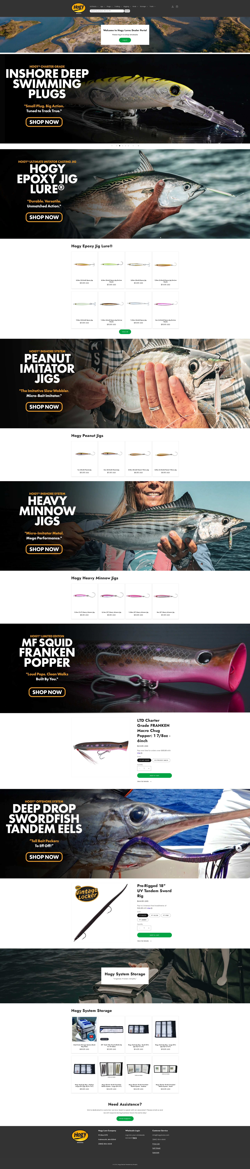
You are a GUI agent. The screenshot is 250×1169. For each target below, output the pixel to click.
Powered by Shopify (131, 1164)
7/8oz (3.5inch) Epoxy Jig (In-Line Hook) (165, 281)
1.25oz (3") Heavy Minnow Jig (138, 612)
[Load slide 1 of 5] (116, 145)
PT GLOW (154, 915)
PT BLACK (142, 915)
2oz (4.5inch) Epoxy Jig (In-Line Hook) (165, 321)
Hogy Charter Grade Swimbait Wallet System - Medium (138, 1085)
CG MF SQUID (144, 760)
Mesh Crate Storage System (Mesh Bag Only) (84, 1045)
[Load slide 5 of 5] (128, 145)
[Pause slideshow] (138, 146)
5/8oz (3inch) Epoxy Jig (138, 280)
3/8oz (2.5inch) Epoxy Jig (84, 280)
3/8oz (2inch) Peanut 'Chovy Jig (138, 470)
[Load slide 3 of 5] (122, 145)
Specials (155, 1152)
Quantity (140, 765)
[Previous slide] (112, 146)
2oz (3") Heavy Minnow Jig (165, 612)
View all (125, 332)
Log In (125, 40)
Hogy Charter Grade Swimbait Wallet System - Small (165, 1085)
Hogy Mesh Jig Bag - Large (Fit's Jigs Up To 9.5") (165, 1045)
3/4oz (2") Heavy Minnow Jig (111, 612)
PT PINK (166, 915)
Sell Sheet (156, 1148)
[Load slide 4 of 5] (125, 145)
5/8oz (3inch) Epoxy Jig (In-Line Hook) (111, 281)
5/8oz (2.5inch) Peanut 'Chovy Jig (166, 470)
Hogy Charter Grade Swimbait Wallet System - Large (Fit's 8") (111, 1085)
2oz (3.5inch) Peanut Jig (111, 470)
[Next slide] (133, 146)
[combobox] (107, 10)
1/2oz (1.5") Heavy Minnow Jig (84, 612)
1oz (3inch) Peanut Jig (84, 470)
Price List (156, 1144)
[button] (94, 6)
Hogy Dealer (121, 1164)
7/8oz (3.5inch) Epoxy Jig (84, 320)
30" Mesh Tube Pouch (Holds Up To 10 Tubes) (111, 1045)
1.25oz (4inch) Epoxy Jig (138, 320)
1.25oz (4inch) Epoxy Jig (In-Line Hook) (111, 321)
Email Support (125, 1119)
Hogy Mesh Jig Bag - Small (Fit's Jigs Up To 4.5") (138, 1045)
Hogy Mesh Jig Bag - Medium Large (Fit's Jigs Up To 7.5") (84, 1085)
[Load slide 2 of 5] (119, 145)
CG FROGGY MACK (161, 760)
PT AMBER (142, 920)
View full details (143, 781)
